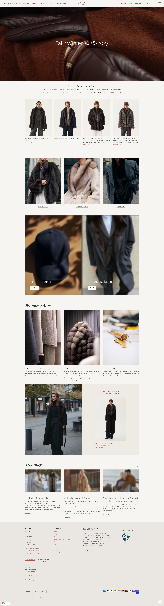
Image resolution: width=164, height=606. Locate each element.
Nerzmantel (121, 206)
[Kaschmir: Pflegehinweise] (43, 480)
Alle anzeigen (135, 466)
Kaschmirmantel (82, 206)
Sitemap (56, 549)
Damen (25, 3)
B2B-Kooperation (59, 552)
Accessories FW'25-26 (58, 3)
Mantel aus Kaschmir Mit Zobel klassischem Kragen (106, 444)
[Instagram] (31, 580)
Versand (56, 544)
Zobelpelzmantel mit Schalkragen (67, 139)
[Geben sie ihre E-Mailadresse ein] (108, 550)
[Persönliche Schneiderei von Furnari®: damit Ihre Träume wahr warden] (121, 480)
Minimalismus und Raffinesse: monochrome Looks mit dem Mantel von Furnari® (81, 501)
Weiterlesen (28, 513)
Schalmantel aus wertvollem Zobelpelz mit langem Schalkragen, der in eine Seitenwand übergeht (96, 141)
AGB (55, 532)
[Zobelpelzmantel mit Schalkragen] (67, 117)
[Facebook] (27, 580)
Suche (56, 537)
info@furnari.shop (34, 550)
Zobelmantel (43, 206)
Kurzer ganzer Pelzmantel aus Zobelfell (36, 140)
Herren (34, 3)
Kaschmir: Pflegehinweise (37, 498)
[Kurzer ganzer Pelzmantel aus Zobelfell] (38, 117)
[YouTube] (35, 580)
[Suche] (155, 3)
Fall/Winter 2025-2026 (12, 3)
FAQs (55, 534)
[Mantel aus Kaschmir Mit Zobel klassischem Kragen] (110, 419)
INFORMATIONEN (60, 528)
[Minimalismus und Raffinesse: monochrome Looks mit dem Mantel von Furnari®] (82, 480)
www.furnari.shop (30, 560)
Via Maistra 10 (29, 542)
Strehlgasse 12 (29, 534)
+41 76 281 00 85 (34, 548)
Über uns (44, 3)
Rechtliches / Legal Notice (62, 539)
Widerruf (56, 542)
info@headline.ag (34, 575)
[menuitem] (13, 3)
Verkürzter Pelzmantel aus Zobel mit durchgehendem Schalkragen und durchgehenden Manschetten (125, 141)
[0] (158, 3)
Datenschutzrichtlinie (100, 545)
